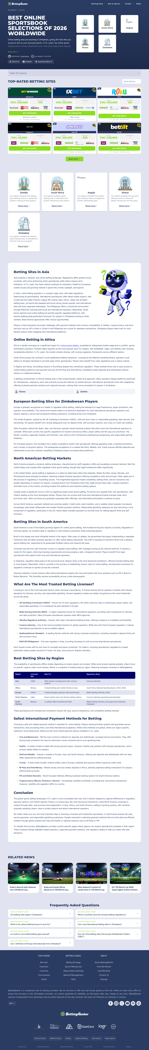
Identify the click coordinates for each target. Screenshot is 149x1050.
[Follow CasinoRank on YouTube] (127, 1003)
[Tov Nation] (55, 1026)
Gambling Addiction (43, 1047)
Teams (44, 979)
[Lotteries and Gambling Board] (38, 1026)
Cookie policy (22, 1047)
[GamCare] (86, 1026)
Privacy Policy (88, 1047)
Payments (44, 966)
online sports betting (69, 345)
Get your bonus (30, 113)
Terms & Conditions (109, 1047)
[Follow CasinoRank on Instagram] (116, 1003)
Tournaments (44, 975)
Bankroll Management (73, 975)
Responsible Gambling (73, 971)
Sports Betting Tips (73, 966)
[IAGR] (102, 1026)
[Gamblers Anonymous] (69, 1026)
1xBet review (74, 117)
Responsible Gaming (66, 1047)
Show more (73, 159)
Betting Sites (97, 3)
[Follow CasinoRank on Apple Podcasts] (138, 1003)
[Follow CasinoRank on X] (121, 1003)
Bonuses (44, 962)
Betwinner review (30, 117)
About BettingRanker (104, 962)
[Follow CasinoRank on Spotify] (133, 1003)
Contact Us (104, 975)
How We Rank (104, 971)
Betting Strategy (73, 962)
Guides (128, 3)
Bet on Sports (114, 3)
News (138, 3)
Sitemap (104, 979)
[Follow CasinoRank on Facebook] (110, 1003)
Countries (44, 971)
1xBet (33, 697)
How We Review (104, 966)
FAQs (73, 979)
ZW (10, 1003)
